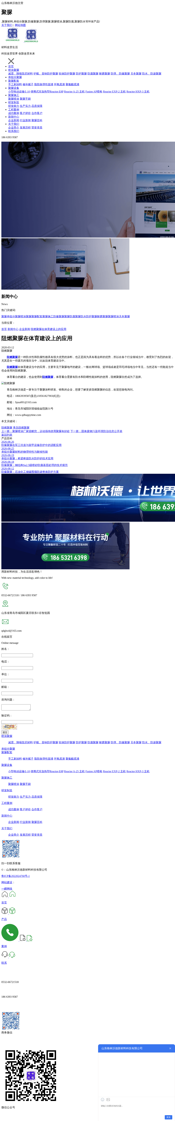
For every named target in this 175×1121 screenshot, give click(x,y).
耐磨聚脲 (104, 73)
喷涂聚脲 (13, 70)
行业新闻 (25, 120)
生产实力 (25, 105)
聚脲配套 (13, 80)
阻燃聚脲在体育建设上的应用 (48, 329)
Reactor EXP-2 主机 (114, 91)
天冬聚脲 (136, 73)
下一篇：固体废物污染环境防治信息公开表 (96, 431)
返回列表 (6, 434)
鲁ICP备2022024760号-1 (15, 876)
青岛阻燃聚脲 (21, 427)
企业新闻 (13, 120)
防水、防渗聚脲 (151, 73)
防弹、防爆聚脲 (120, 73)
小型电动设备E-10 (19, 91)
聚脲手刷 (25, 98)
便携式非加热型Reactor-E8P (47, 91)
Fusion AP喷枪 (93, 91)
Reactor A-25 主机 (74, 91)
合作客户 (36, 113)
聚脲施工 (13, 95)
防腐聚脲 (93, 73)
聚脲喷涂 (13, 98)
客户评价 (25, 113)
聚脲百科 (36, 120)
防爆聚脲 (58, 316)
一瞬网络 (6, 888)
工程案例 (13, 109)
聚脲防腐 (69, 316)
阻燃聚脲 (6, 427)
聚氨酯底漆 (72, 84)
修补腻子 (28, 84)
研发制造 (13, 102)
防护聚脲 (81, 73)
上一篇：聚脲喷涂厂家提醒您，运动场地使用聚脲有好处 (35, 431)
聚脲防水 (80, 316)
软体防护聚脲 (67, 73)
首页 (11, 66)
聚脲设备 (13, 87)
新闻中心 (13, 116)
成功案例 (13, 113)
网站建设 (6, 882)
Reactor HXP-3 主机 (138, 91)
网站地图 (20, 25)
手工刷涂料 (15, 84)
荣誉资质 (36, 127)
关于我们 (6, 25)
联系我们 (13, 131)
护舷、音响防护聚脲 (45, 73)
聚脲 (4, 316)
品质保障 (36, 105)
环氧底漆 (59, 84)
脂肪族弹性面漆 (43, 84)
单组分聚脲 (15, 77)
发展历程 (25, 127)
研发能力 (13, 105)
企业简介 (13, 127)
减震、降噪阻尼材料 (20, 73)
